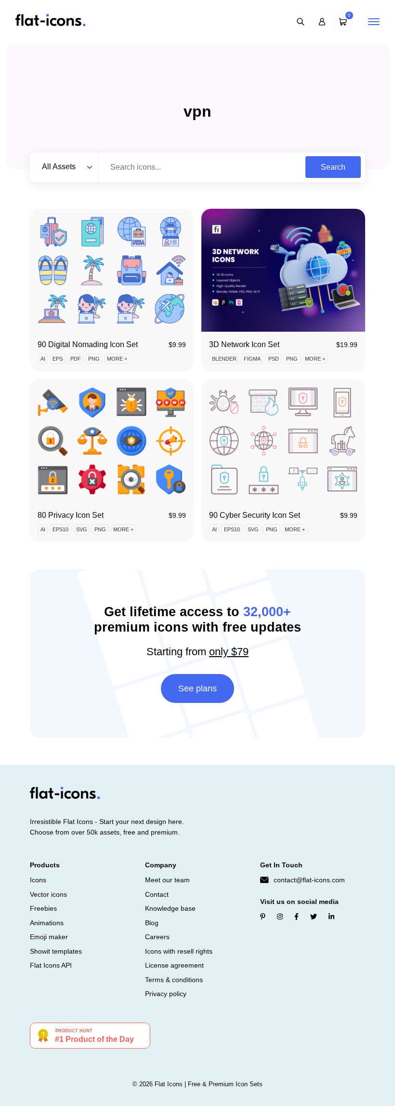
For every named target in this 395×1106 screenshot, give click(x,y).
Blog (151, 923)
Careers (157, 937)
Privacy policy (165, 994)
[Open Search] (300, 21)
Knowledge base (170, 908)
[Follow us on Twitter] (313, 916)
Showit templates (56, 951)
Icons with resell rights (178, 951)
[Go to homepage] (50, 21)
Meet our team (167, 880)
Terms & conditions (174, 980)
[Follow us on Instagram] (280, 916)
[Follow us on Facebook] (296, 916)
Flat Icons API (51, 965)
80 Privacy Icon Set (71, 515)
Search (333, 167)
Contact (157, 894)
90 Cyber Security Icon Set (254, 515)
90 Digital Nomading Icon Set (88, 344)
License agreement (174, 965)
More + (117, 359)
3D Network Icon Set (244, 344)
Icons (38, 880)
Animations (47, 923)
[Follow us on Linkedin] (331, 916)
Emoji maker (49, 937)
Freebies (43, 908)
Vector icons (48, 894)
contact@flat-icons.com (309, 880)
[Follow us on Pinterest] (262, 916)
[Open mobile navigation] (374, 21)
